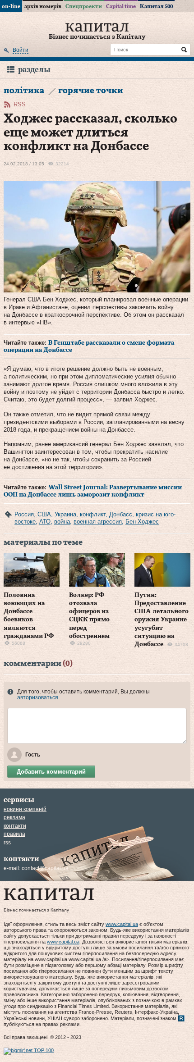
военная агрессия (98, 521)
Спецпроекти (83, 6)
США (44, 514)
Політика (24, 91)
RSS (20, 104)
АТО (45, 521)
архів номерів (42, 6)
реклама (14, 817)
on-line (11, 6)
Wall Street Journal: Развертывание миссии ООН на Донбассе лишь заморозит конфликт (93, 491)
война (62, 521)
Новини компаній (25, 809)
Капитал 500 (156, 6)
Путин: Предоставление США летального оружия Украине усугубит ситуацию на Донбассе (161, 619)
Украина (65, 514)
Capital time (121, 6)
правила (14, 834)
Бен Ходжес (142, 521)
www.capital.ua (122, 924)
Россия (24, 514)
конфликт (93, 514)
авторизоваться (37, 697)
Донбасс (120, 514)
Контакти (15, 826)
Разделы (34, 69)
